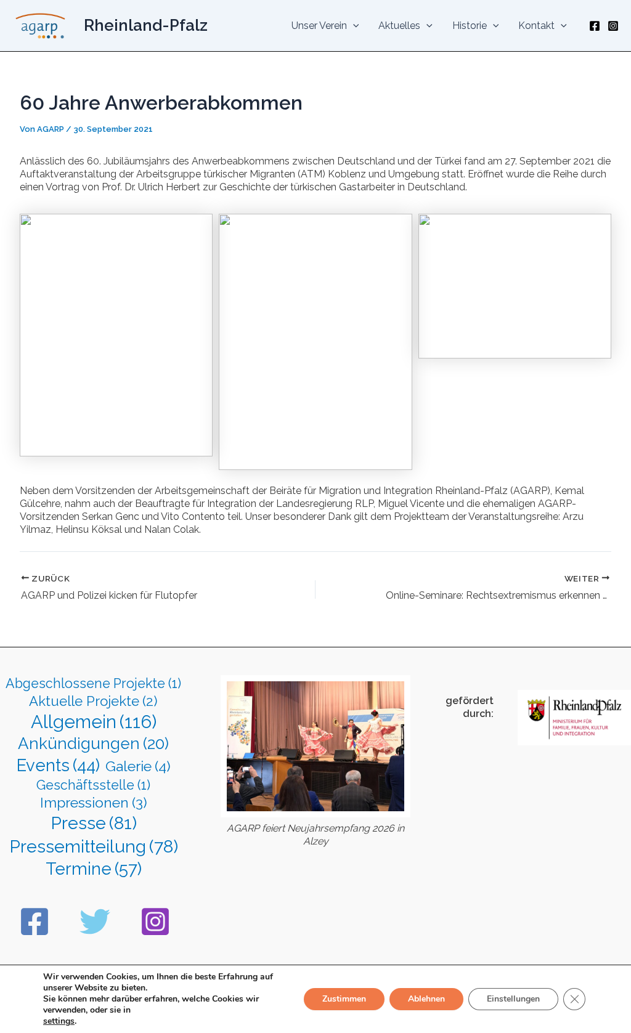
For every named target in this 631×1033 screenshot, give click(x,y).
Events (58, 765)
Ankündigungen (93, 743)
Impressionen (93, 803)
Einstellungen (513, 999)
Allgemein (94, 721)
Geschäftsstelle (93, 785)
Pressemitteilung (93, 846)
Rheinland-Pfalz (146, 25)
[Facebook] (594, 25)
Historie (469, 25)
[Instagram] (613, 25)
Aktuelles (399, 25)
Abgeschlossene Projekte (93, 683)
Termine (94, 869)
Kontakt (536, 25)
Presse (94, 822)
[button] (353, 26)
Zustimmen (344, 999)
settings (59, 1021)
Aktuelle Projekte (93, 701)
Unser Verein (319, 25)
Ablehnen (426, 999)
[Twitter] (94, 921)
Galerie (138, 766)
